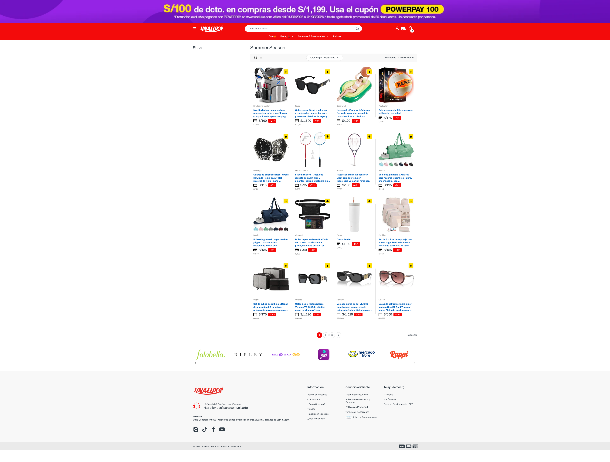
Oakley (382, 300)
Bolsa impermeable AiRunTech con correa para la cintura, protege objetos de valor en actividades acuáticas (311, 242)
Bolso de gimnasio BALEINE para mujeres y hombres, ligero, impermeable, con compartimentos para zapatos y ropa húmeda (395, 178)
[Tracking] (403, 28)
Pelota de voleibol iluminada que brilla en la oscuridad (396, 112)
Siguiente (412, 335)
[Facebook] (213, 429)
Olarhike (382, 235)
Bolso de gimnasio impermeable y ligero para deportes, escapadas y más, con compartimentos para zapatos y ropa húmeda (270, 242)
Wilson (340, 170)
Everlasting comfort (261, 106)
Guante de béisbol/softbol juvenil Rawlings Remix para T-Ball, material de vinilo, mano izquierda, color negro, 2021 (271, 178)
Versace (298, 300)
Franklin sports (301, 170)
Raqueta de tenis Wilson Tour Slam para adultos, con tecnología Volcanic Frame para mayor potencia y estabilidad (353, 178)
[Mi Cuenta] (397, 28)
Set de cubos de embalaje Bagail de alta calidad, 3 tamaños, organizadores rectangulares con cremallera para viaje (270, 307)
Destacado (329, 57)
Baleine (382, 170)
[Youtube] (222, 429)
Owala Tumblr (344, 239)
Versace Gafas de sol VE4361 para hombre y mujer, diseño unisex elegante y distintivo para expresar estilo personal (354, 307)
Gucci (297, 106)
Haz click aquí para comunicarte (225, 407)
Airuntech (299, 235)
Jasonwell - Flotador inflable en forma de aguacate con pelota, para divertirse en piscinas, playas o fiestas (353, 113)
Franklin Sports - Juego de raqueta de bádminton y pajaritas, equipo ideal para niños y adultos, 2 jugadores (312, 178)
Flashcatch (383, 106)
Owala (339, 235)
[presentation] (195, 363)
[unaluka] (211, 28)
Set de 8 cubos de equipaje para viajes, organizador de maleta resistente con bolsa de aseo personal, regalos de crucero (395, 242)
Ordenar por (316, 57)
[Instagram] (196, 429)
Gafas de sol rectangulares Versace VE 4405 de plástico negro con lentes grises (310, 307)
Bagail (256, 300)
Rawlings (257, 170)
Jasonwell (341, 106)
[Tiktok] (204, 429)
